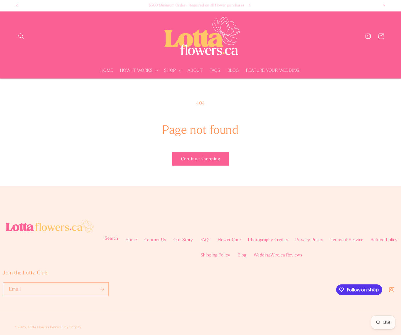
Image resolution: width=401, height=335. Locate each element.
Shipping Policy (215, 255)
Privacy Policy (309, 239)
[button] (21, 36)
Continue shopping (200, 158)
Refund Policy (384, 239)
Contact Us (155, 239)
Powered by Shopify (66, 327)
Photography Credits (268, 239)
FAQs (205, 239)
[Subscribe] (101, 289)
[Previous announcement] (16, 5)
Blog (242, 255)
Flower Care (229, 239)
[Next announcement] (384, 5)
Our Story (183, 239)
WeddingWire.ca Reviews (278, 255)
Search (111, 238)
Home (131, 239)
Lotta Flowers (38, 327)
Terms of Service (347, 239)
